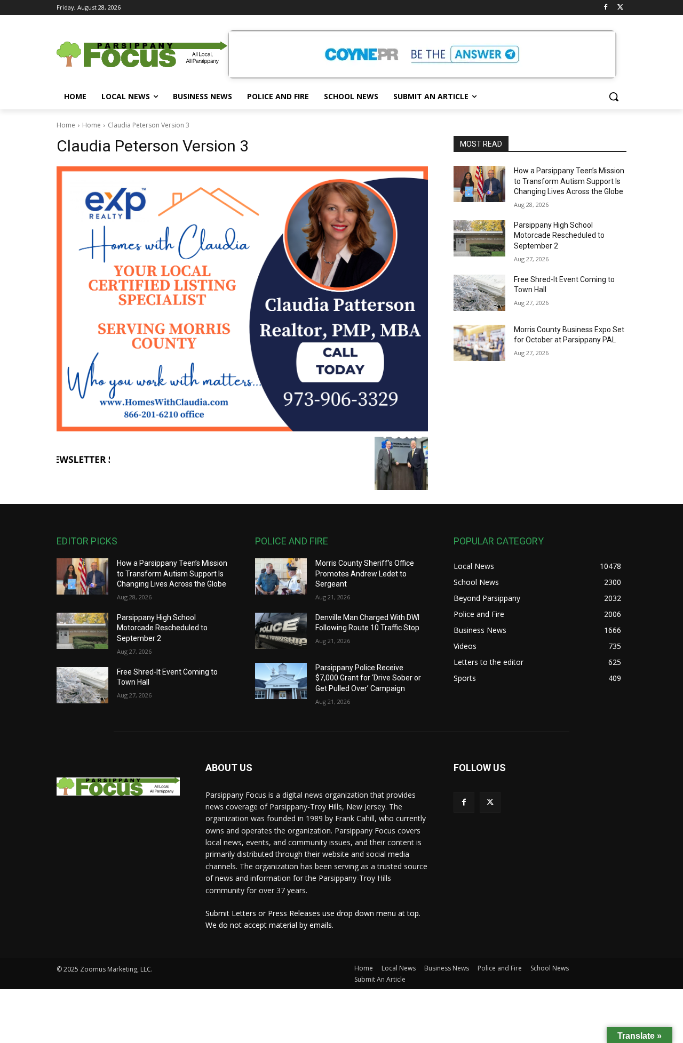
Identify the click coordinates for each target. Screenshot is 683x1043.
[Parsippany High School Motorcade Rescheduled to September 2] (479, 238)
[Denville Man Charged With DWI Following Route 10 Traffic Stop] (281, 631)
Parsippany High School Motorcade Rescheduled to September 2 (559, 235)
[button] (613, 96)
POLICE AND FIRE (291, 541)
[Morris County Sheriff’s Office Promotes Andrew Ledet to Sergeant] (281, 576)
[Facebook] (605, 8)
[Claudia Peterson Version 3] (242, 298)
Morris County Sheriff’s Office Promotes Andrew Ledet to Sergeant (364, 573)
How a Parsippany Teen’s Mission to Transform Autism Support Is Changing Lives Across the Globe (569, 181)
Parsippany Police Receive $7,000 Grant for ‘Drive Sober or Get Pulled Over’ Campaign (368, 678)
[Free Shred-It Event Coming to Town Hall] (479, 293)
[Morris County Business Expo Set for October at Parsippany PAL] (479, 343)
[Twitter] (620, 8)
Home (66, 125)
